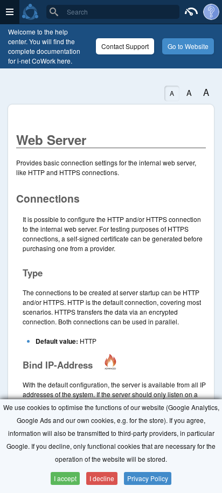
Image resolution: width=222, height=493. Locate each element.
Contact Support (125, 46)
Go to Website (188, 46)
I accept (65, 478)
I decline (101, 478)
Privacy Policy (147, 478)
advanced (110, 361)
